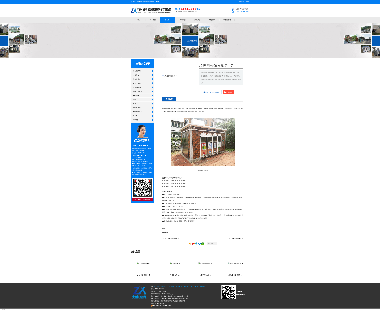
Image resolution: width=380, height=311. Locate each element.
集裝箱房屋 (137, 71)
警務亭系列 (137, 87)
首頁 (138, 20)
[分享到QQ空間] (190, 243)
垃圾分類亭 (192, 40)
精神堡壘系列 (137, 111)
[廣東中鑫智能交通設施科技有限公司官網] (152, 10)
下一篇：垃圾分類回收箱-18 (234, 239)
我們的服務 (227, 20)
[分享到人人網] (199, 243)
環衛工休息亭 (137, 91)
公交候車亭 (137, 75)
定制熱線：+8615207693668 (211, 92)
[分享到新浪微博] (193, 243)
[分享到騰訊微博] (196, 243)
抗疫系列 (136, 116)
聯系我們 (241, 1)
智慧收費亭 (137, 79)
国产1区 (2, 310)
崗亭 (134, 99)
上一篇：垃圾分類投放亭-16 (170, 239)
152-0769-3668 (243, 11)
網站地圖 (202, 286)
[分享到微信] (202, 243)
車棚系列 (136, 103)
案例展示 (197, 20)
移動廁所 (136, 95)
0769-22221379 (159, 289)
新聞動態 (247, 1)
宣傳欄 (135, 120)
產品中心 (168, 20)
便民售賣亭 (137, 107)
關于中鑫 (153, 20)
